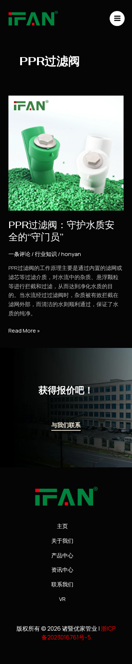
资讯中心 (62, 570)
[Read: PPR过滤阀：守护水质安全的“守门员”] (66, 152)
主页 (62, 526)
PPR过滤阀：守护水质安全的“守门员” (61, 231)
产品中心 (62, 555)
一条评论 (19, 254)
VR (62, 599)
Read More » (24, 330)
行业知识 (46, 254)
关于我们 (62, 541)
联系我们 (62, 584)
